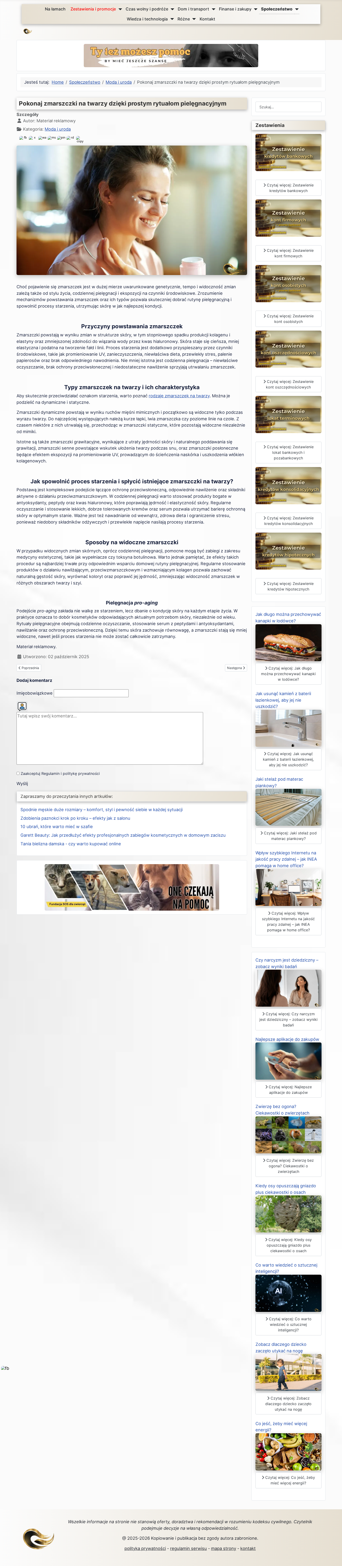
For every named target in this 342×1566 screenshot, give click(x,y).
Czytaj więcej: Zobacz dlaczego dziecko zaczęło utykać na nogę (288, 1404)
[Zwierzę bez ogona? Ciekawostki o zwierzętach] (288, 1134)
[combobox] (288, 107)
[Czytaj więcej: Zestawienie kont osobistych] (288, 283)
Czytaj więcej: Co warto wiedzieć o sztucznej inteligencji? (290, 1324)
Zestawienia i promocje (93, 9)
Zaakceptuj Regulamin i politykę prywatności (60, 773)
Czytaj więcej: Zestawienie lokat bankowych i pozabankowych (290, 452)
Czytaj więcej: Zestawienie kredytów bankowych (290, 188)
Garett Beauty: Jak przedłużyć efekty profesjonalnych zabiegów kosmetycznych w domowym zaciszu (123, 835)
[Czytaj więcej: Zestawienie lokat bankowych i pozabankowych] (288, 414)
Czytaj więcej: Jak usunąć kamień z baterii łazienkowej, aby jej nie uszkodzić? (288, 759)
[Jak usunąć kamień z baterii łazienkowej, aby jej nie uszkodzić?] (288, 727)
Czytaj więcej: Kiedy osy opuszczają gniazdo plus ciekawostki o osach (289, 1245)
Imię (35, 693)
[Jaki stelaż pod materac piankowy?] (288, 807)
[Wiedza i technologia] (171, 19)
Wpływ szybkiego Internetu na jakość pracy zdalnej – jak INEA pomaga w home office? (286, 859)
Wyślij (22, 783)
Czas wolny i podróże (147, 9)
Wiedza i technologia (147, 19)
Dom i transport (193, 9)
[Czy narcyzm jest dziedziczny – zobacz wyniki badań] (288, 987)
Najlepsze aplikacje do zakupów (287, 1039)
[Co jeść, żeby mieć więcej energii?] (288, 1451)
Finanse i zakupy (235, 9)
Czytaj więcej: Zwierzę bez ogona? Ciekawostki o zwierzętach (289, 1166)
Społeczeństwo (276, 9)
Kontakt (207, 19)
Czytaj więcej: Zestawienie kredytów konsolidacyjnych (289, 521)
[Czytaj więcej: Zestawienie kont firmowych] (288, 217)
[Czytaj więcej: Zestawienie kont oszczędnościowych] (288, 348)
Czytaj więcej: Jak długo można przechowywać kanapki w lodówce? (288, 674)
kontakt (248, 1548)
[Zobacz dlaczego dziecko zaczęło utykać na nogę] (288, 1372)
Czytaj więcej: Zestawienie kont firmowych (290, 253)
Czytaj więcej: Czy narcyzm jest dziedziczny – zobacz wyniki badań (288, 1019)
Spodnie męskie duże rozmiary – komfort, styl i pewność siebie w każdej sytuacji (101, 809)
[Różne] (193, 19)
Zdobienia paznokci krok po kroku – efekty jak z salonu (75, 818)
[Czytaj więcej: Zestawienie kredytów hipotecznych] (288, 550)
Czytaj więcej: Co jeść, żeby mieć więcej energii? (289, 1480)
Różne (184, 19)
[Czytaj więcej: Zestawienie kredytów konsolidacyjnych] (288, 485)
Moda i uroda (58, 129)
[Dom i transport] (212, 9)
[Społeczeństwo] (295, 9)
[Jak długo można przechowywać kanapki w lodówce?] (288, 642)
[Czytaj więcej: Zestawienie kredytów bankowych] (288, 152)
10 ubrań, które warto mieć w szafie (56, 826)
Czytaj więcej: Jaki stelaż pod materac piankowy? (290, 836)
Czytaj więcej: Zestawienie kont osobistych (290, 319)
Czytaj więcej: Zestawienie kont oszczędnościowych (290, 384)
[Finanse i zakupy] (254, 9)
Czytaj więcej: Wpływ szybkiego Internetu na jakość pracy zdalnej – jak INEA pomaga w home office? (288, 921)
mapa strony (223, 1548)
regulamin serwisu (188, 1548)
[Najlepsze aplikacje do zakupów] (288, 1060)
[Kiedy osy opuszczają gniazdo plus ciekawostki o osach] (288, 1213)
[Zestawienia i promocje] (119, 9)
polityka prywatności (145, 1548)
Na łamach (55, 9)
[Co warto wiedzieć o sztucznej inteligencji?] (288, 1292)
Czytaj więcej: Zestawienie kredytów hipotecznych (290, 586)
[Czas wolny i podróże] (171, 9)
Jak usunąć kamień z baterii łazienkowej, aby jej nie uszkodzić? (283, 700)
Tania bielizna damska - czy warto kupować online (70, 843)
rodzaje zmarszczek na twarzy (179, 395)
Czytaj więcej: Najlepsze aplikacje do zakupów (290, 1090)
